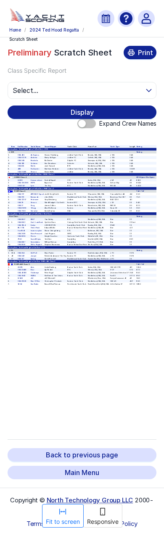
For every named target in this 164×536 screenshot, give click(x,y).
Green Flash (35, 228)
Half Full (33, 253)
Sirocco (33, 172)
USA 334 (21, 253)
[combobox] (78, 90)
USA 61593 (22, 208)
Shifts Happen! (36, 244)
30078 (20, 267)
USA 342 (21, 256)
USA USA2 (22, 276)
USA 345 (21, 160)
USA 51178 (22, 158)
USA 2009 (21, 233)
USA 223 (21, 197)
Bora (32, 270)
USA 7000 (21, 211)
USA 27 (20, 205)
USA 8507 (21, 219)
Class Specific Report (37, 70)
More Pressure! (36, 233)
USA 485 (21, 155)
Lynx (32, 186)
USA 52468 (22, 270)
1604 (20, 284)
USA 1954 (21, 225)
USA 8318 (21, 236)
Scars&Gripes (35, 239)
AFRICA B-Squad (36, 194)
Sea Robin (34, 284)
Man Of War (35, 281)
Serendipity (34, 242)
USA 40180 (22, 273)
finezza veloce (36, 180)
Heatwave (34, 200)
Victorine (33, 211)
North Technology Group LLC (90, 500)
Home (15, 29)
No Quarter (34, 169)
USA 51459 (22, 172)
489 (19, 169)
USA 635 (21, 166)
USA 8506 (21, 244)
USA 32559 (22, 281)
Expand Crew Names (127, 123)
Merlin (32, 166)
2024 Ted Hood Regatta (54, 29)
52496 (20, 278)
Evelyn (32, 225)
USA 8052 (21, 222)
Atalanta (33, 158)
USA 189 (21, 163)
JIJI (31, 278)
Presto (32, 236)
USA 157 (21, 259)
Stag (32, 205)
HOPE (32, 183)
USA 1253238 (23, 183)
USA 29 (20, 202)
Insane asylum (35, 231)
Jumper (33, 256)
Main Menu (82, 472)
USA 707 (21, 194)
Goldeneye (34, 273)
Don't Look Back (36, 222)
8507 (32, 219)
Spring (32, 259)
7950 (19, 239)
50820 (20, 180)
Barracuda (34, 197)
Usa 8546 (21, 231)
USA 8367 (21, 242)
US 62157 (21, 186)
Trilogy (32, 208)
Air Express (34, 155)
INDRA (32, 276)
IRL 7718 (21, 228)
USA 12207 (22, 200)
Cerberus (33, 163)
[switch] (86, 123)
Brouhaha (34, 160)
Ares (32, 267)
